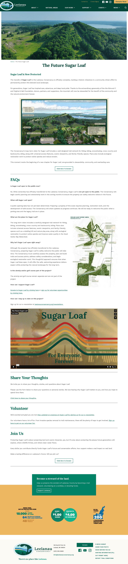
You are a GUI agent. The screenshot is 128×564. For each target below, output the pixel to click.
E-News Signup (100, 544)
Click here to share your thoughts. (23, 398)
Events (101, 8)
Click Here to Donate (64, 461)
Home (12, 61)
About (33, 8)
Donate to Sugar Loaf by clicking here (24, 290)
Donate (84, 545)
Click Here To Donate (64, 169)
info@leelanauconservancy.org (64, 555)
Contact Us (84, 1)
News (116, 8)
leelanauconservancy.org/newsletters (49, 304)
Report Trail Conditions (104, 558)
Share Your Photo (101, 547)
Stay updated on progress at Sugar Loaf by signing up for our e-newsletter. (65, 415)
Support (85, 8)
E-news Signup (95, 1)
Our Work (69, 8)
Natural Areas (52, 8)
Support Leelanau (44, 490)
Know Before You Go (102, 550)
